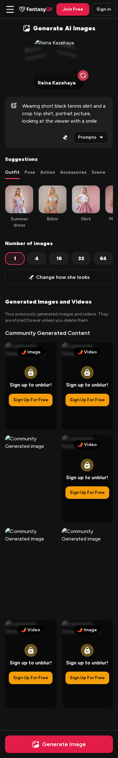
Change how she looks (63, 277)
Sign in (104, 9)
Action (47, 172)
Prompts (87, 137)
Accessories (73, 172)
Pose (30, 172)
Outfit (12, 172)
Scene (98, 172)
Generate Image (64, 744)
